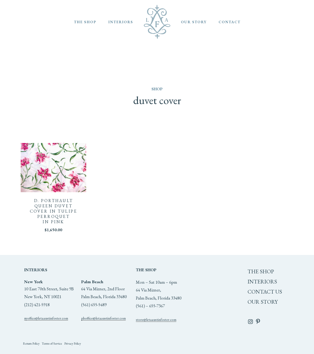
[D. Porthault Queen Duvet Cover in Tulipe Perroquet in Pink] (53, 167)
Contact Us (265, 291)
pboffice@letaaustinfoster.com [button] (103, 318)
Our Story (263, 301)
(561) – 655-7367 (150, 306)
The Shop (261, 271)
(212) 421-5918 (37, 305)
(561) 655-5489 (94, 305)
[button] (31, 343)
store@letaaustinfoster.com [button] (156, 319)
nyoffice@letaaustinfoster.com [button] (46, 318)
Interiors (262, 281)
